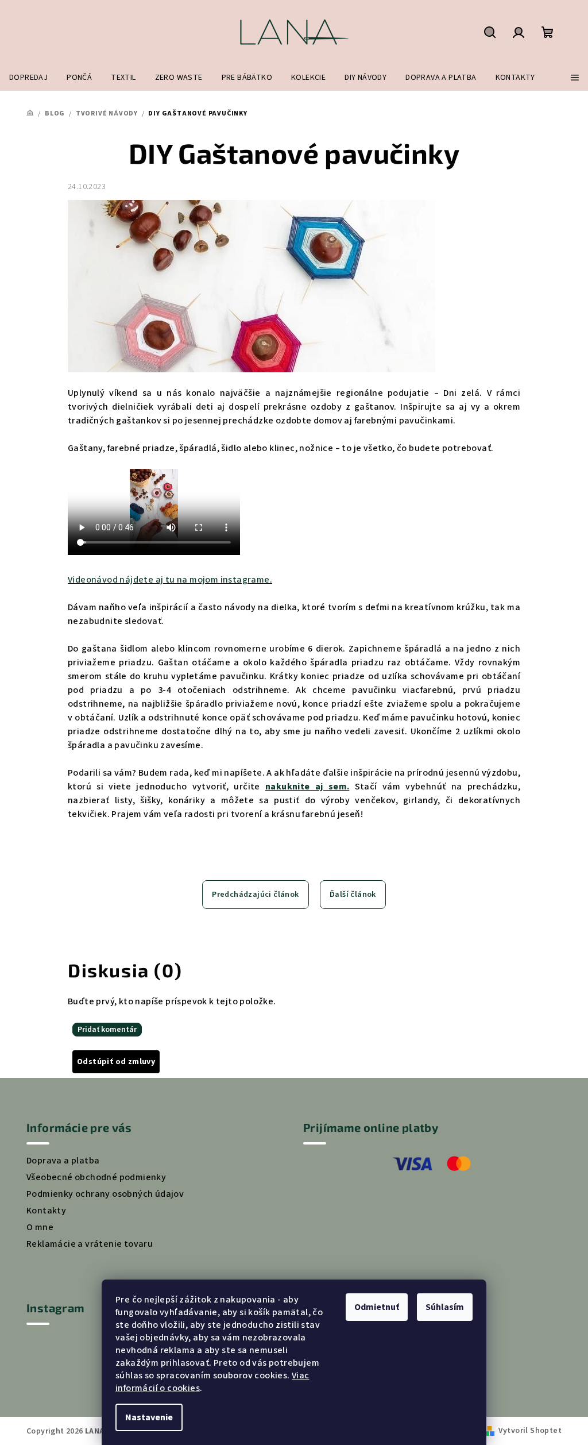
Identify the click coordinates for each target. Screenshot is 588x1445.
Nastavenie (149, 1417)
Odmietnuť (376, 1307)
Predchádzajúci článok (255, 894)
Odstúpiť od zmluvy (116, 1062)
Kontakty (46, 1210)
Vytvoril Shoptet (530, 1430)
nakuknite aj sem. (307, 786)
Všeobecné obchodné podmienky (96, 1177)
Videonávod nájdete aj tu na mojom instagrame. (170, 579)
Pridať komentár (107, 1029)
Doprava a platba (62, 1160)
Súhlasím (444, 1307)
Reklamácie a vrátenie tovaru (89, 1244)
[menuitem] (28, 77)
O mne (39, 1227)
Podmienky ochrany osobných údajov (105, 1194)
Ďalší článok (353, 894)
